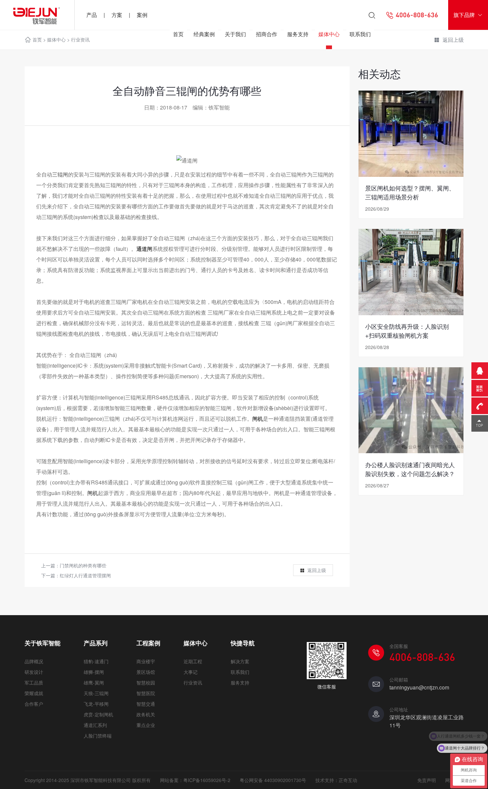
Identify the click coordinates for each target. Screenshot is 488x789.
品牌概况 (34, 661)
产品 (91, 15)
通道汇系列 (95, 725)
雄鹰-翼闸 (94, 682)
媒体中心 (329, 34)
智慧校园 (145, 682)
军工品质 (34, 682)
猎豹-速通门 (96, 661)
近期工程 (193, 661)
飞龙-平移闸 (96, 703)
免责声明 (426, 780)
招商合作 (266, 34)
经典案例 (204, 34)
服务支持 (297, 34)
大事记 (191, 672)
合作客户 (34, 703)
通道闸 (144, 248)
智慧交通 (145, 703)
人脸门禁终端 (98, 735)
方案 (117, 15)
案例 (142, 15)
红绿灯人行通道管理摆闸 (85, 575)
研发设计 (34, 672)
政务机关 (145, 714)
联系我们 (360, 34)
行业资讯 (193, 682)
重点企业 (145, 725)
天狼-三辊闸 (96, 693)
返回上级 (316, 570)
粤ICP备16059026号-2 (206, 780)
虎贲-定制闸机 (98, 714)
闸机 (257, 418)
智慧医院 (145, 693)
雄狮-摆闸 (94, 672)
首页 (178, 34)
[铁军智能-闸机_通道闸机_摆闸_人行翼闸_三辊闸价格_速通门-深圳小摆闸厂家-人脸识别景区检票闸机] (37, 15)
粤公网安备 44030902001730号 (273, 780)
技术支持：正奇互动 (336, 780)
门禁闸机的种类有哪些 (83, 565)
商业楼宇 (145, 661)
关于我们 (235, 34)
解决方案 (240, 661)
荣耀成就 (34, 693)
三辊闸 (60, 174)
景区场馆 (145, 672)
